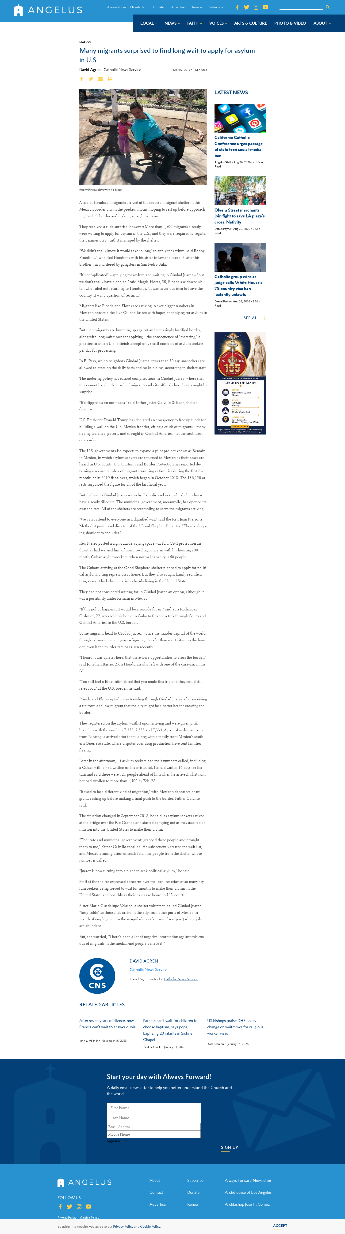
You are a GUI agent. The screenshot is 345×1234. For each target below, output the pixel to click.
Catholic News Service (122, 69)
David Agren (90, 69)
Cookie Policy (89, 1217)
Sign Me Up (116, 1141)
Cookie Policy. (150, 1226)
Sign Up (229, 1147)
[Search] (328, 7)
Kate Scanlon (215, 1044)
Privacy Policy (123, 1226)
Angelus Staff (223, 162)
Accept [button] (280, 1225)
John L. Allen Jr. (89, 1041)
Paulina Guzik (152, 1047)
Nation (85, 42)
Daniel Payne (223, 228)
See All (252, 318)
